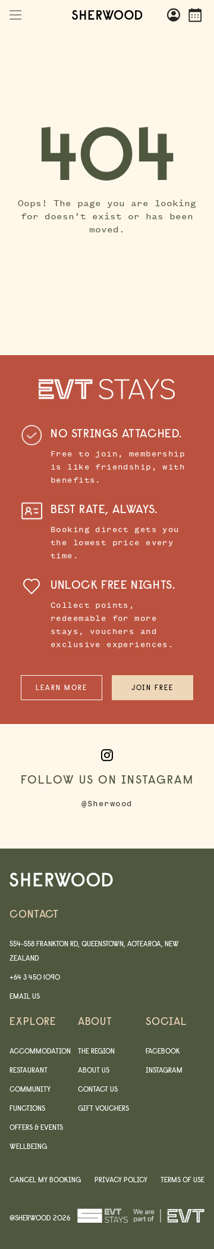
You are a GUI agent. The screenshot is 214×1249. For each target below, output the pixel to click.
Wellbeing (28, 1146)
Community (30, 1089)
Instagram (164, 1069)
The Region (96, 1050)
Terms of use (182, 1179)
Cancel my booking (45, 1179)
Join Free (152, 687)
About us (93, 1069)
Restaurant (29, 1069)
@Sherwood (107, 804)
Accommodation (40, 1050)
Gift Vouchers (103, 1108)
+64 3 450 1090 (35, 977)
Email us (25, 996)
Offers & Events (36, 1127)
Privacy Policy (121, 1179)
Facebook (163, 1050)
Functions (27, 1108)
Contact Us (98, 1089)
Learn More (61, 687)
